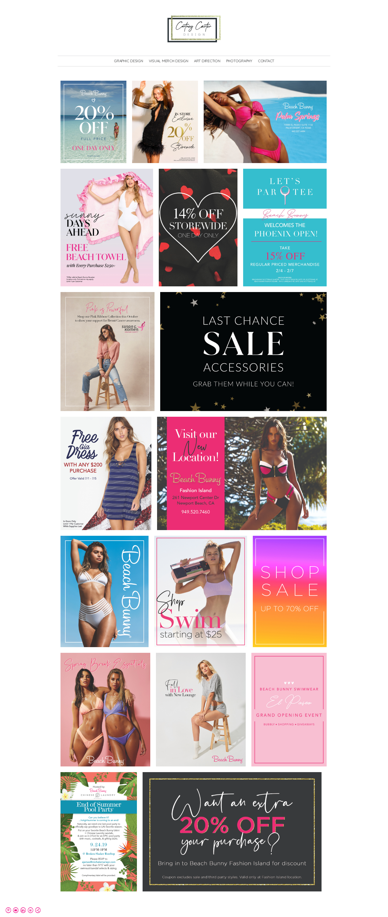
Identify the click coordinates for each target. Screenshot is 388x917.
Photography (239, 61)
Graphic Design (128, 61)
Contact (266, 61)
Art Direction (207, 61)
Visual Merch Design (168, 61)
